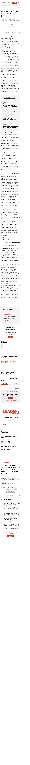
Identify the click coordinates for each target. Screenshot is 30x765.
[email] (14, 32)
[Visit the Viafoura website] (17, 388)
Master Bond (4, 422)
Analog (2, 8)
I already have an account (10, 400)
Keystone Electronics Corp (7, 421)
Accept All (10, 536)
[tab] (4, 383)
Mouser (3, 424)
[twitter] (10, 32)
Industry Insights (5, 462)
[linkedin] (8, 32)
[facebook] (6, 32)
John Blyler (10, 24)
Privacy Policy (12, 533)
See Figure (9, 57)
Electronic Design (11, 487)
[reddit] (12, 32)
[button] (2, 3)
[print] (19, 32)
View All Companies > (10, 427)
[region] (10, 386)
